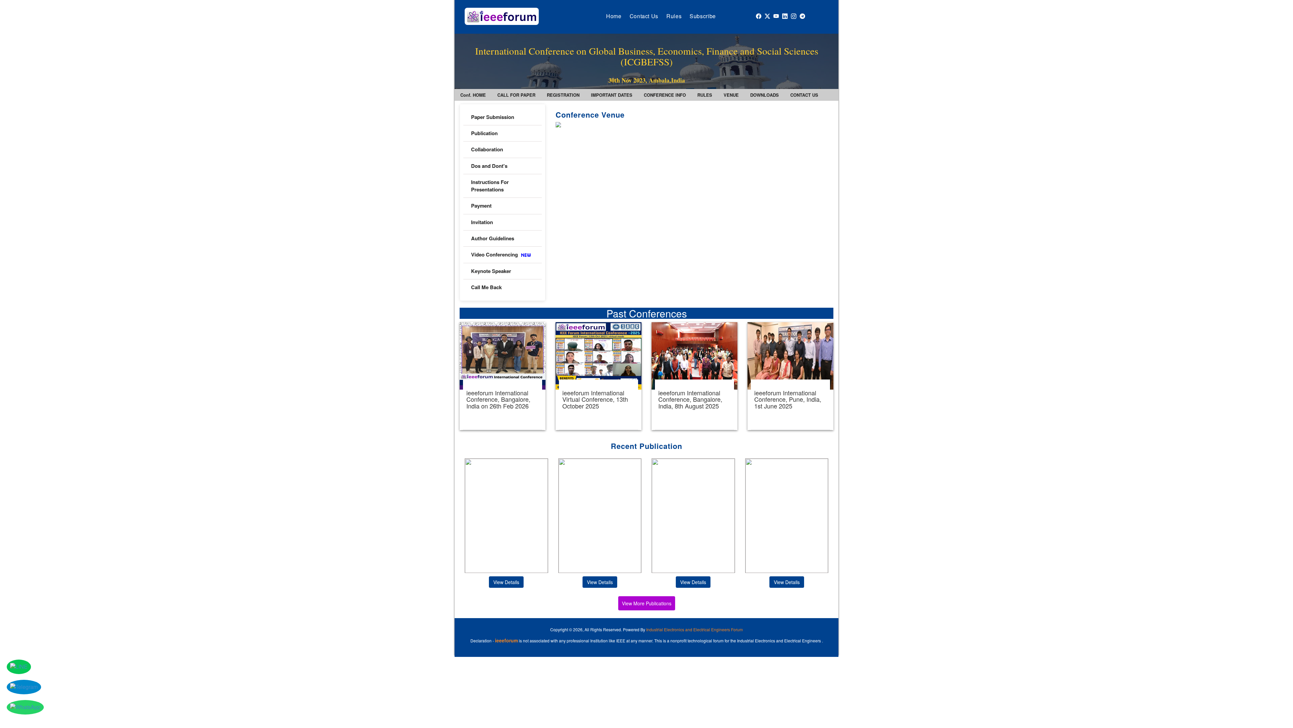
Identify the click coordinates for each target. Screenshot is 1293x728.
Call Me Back (486, 287)
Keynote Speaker (491, 271)
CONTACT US (804, 95)
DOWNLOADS (764, 95)
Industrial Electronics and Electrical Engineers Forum (694, 629)
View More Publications (646, 603)
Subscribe (703, 16)
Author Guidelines (492, 238)
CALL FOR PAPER (516, 95)
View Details (506, 582)
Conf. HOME (473, 95)
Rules (674, 16)
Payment (481, 205)
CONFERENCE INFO (665, 95)
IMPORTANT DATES (611, 95)
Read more (502, 376)
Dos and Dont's (489, 166)
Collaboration (487, 149)
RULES (704, 95)
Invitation (482, 222)
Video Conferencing (495, 254)
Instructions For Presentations (490, 185)
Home (614, 16)
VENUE (731, 95)
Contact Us (644, 16)
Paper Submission (492, 117)
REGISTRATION (563, 95)
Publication (484, 133)
